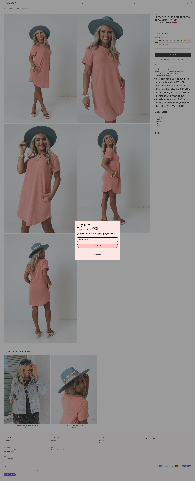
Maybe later (97, 254)
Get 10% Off (97, 245)
